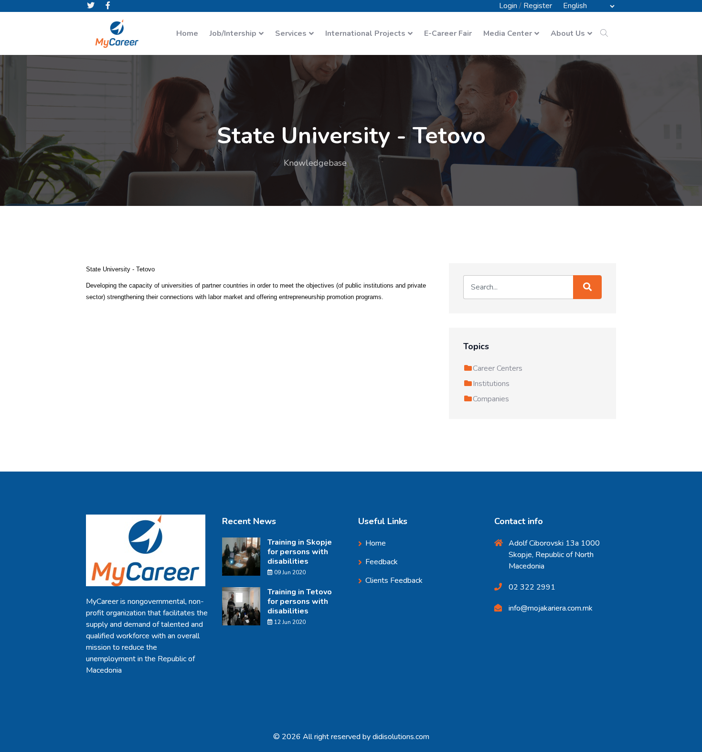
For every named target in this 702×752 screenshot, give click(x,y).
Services (291, 33)
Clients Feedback (394, 580)
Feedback (381, 562)
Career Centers (497, 368)
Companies (491, 399)
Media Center (507, 33)
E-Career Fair (448, 33)
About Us (568, 33)
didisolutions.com (400, 736)
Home (187, 33)
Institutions (491, 383)
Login (508, 5)
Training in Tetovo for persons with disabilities (299, 601)
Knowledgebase (315, 163)
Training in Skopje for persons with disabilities (299, 552)
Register (537, 5)
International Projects (365, 33)
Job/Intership (233, 33)
